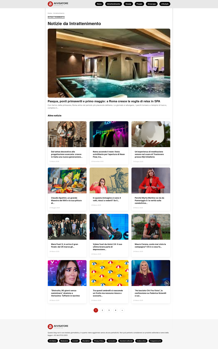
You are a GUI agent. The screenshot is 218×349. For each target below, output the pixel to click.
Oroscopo (152, 4)
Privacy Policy (99, 341)
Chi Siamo (52, 341)
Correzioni (111, 341)
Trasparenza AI (155, 341)
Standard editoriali (126, 341)
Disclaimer (86, 341)
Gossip (128, 4)
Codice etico (141, 341)
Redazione (64, 341)
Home (50, 13)
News (99, 4)
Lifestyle (164, 4)
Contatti (75, 341)
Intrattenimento (113, 4)
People (139, 4)
